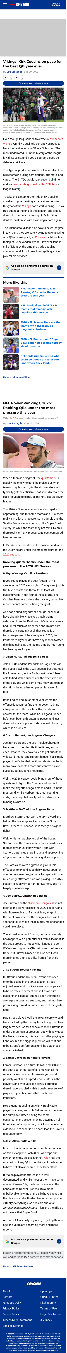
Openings (46, 1291)
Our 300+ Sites (49, 1297)
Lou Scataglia (14, 71)
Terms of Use (48, 1308)
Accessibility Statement (17, 1320)
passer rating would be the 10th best (35, 184)
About (6, 1291)
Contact (7, 1297)
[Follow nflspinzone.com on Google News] (59, 267)
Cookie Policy (10, 1314)
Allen (47, 1157)
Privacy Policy (10, 1308)
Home (6, 377)
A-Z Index (46, 1320)
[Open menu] (5, 5)
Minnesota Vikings (21, 377)
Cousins (40, 237)
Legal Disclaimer (50, 1314)
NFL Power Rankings (22, 1266)
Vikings (26, 206)
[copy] (22, 77)
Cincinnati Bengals (39, 903)
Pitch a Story (48, 1302)
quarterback (49, 478)
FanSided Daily (11, 1302)
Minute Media (18, 1334)
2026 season (11, 554)
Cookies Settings (12, 1325)
